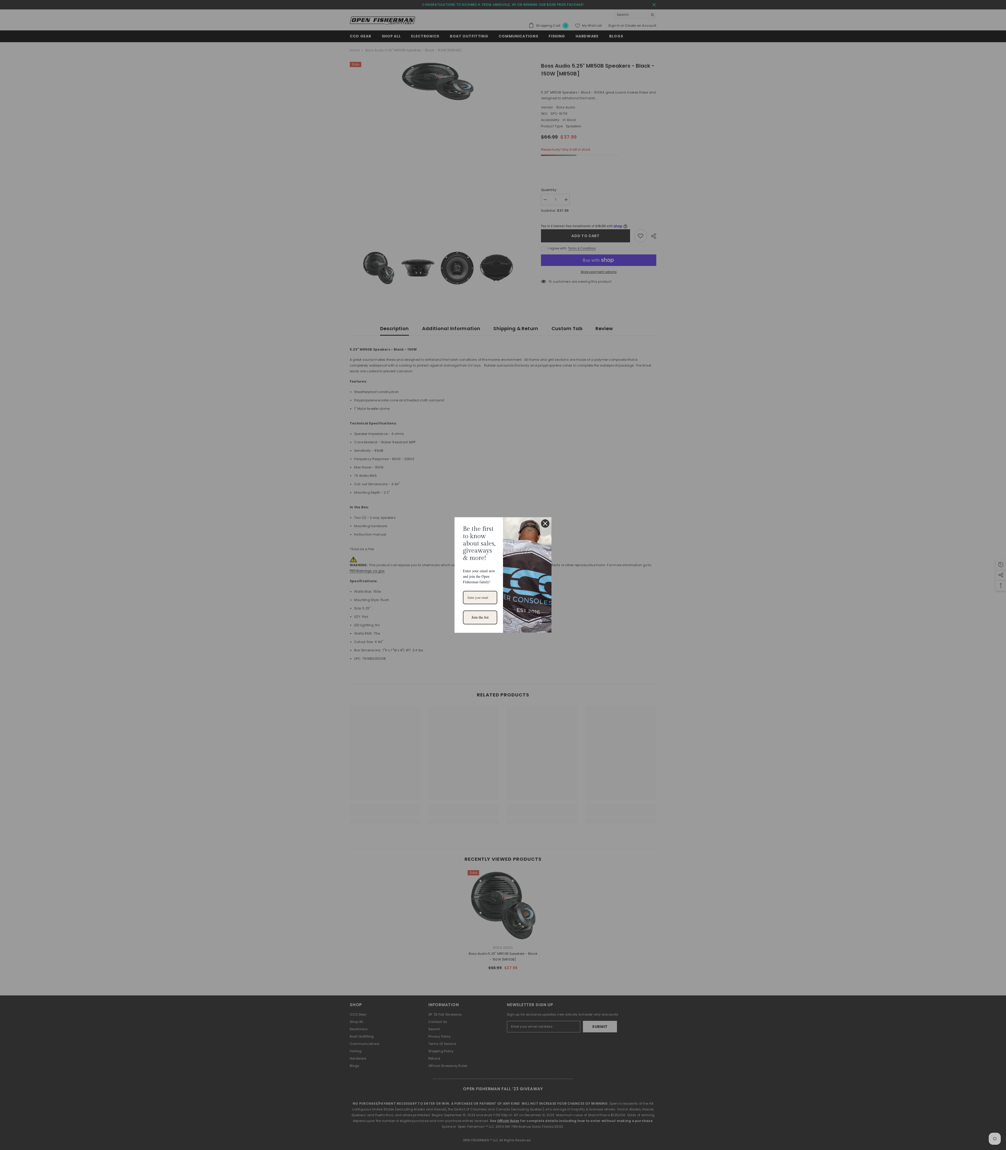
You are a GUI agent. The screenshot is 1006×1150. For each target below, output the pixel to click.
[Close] (545, 523)
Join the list (480, 617)
